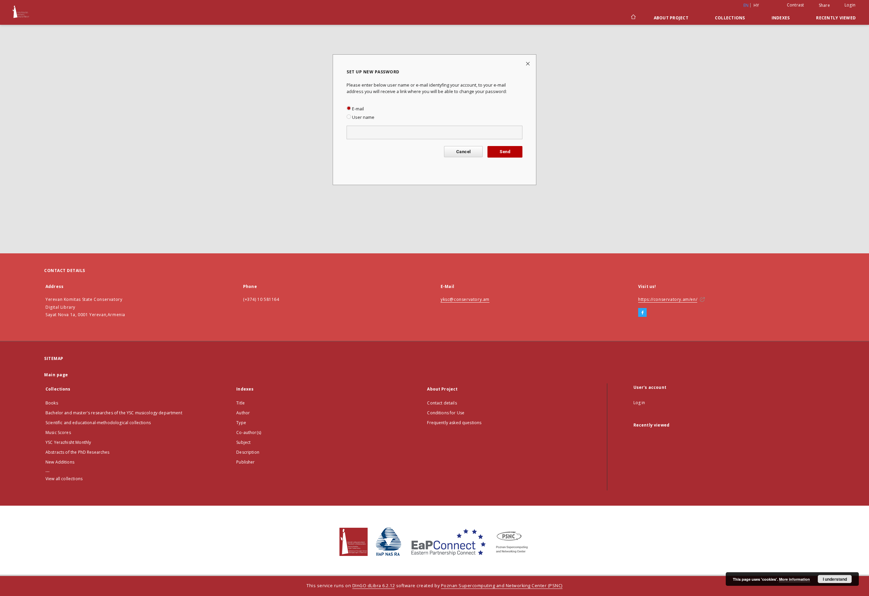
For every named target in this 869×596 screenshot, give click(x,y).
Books (51, 403)
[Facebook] (642, 313)
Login (850, 5)
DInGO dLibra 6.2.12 (373, 586)
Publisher (245, 462)
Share (824, 5)
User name (362, 117)
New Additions (59, 462)
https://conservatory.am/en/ (667, 299)
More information (794, 579)
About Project (671, 18)
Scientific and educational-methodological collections (98, 423)
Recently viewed (836, 18)
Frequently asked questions (454, 423)
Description (247, 452)
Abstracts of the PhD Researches (77, 452)
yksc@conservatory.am (465, 299)
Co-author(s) (248, 432)
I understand (835, 579)
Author (243, 413)
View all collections (63, 479)
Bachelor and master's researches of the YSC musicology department (113, 413)
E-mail (357, 109)
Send (505, 151)
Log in (639, 402)
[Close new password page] (528, 63)
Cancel (463, 151)
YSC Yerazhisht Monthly (68, 442)
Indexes (781, 18)
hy (756, 5)
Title (240, 403)
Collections (730, 18)
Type (241, 423)
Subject (243, 442)
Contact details (442, 403)
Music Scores (58, 432)
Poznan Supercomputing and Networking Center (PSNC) (501, 586)
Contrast (795, 5)
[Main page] (633, 17)
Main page (56, 375)
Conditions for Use (445, 413)
